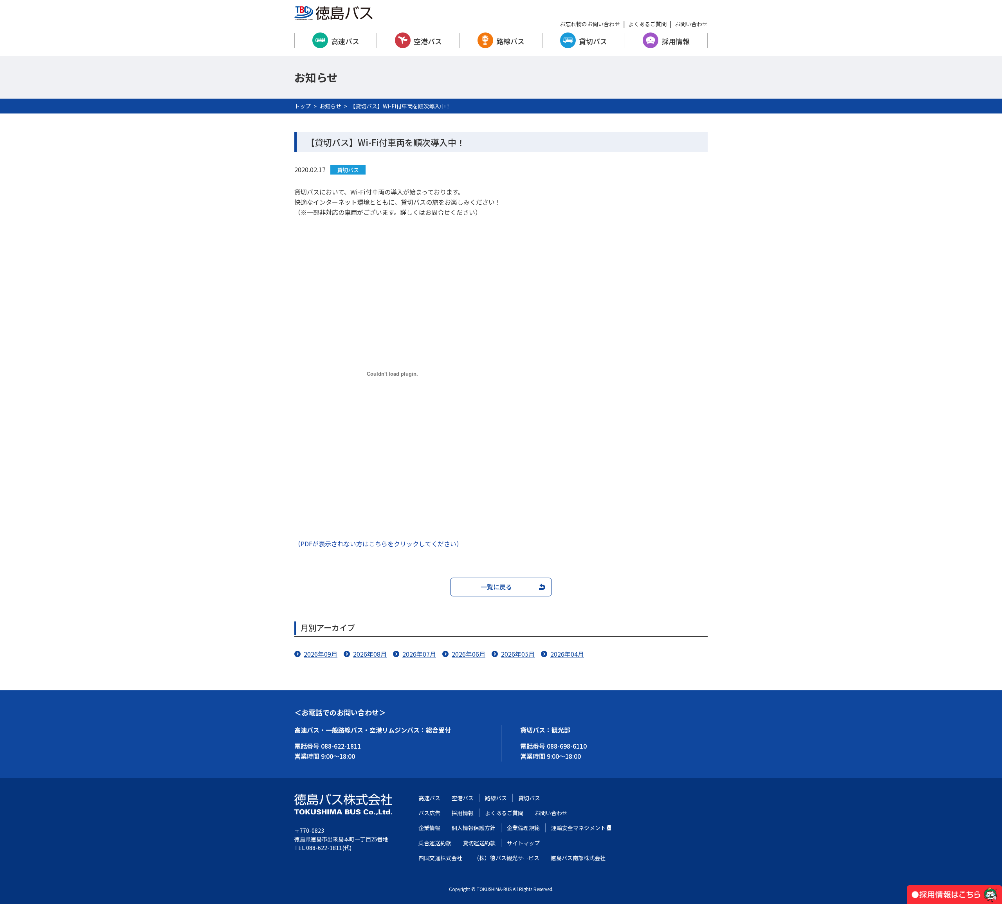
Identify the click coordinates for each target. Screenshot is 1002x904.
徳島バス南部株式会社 (578, 858)
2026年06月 (468, 654)
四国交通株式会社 (440, 858)
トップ (302, 106)
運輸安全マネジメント (578, 828)
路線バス (510, 41)
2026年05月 (518, 654)
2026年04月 (567, 654)
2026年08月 (370, 654)
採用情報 (675, 41)
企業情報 (429, 828)
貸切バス (593, 41)
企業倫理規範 (523, 828)
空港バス (428, 41)
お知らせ (330, 106)
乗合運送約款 (434, 843)
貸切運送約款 (479, 843)
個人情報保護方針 (474, 828)
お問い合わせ (691, 24)
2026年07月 (419, 654)
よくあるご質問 (647, 24)
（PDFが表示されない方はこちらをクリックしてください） (378, 543)
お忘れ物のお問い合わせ (590, 24)
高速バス (345, 41)
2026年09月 (320, 654)
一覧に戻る (496, 586)
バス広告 (429, 813)
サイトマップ (523, 843)
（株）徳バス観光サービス (506, 858)
